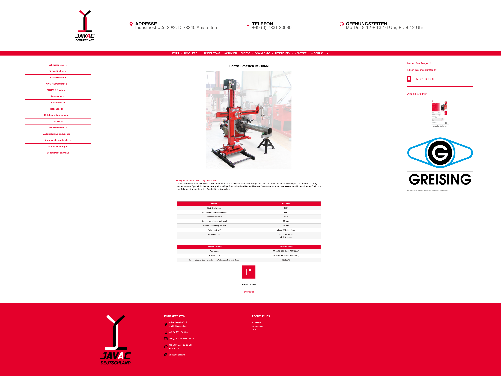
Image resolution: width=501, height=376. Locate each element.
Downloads (262, 53)
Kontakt (300, 53)
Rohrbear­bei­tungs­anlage (56, 115)
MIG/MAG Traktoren (56, 90)
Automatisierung (56, 146)
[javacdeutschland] (166, 355)
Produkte (190, 53)
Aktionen (230, 53)
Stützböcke (56, 103)
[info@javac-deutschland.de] (166, 338)
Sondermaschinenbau (58, 153)
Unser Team (212, 53)
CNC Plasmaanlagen (56, 84)
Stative (56, 121)
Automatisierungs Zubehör (56, 134)
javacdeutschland (177, 355)
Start (175, 53)
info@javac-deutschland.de (181, 338)
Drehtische (56, 96)
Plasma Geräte (56, 77)
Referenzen (282, 53)
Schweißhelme (56, 71)
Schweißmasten (56, 128)
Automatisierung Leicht (56, 140)
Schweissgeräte (56, 65)
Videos (245, 53)
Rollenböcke (56, 109)
